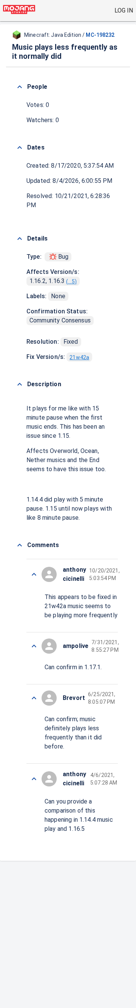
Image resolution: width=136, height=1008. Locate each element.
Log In (123, 10)
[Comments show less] (19, 545)
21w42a (79, 357)
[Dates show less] (19, 147)
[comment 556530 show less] (34, 778)
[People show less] (19, 86)
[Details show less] (19, 238)
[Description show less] (19, 384)
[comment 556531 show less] (34, 698)
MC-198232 (100, 35)
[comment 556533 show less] (34, 574)
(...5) (71, 281)
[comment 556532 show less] (34, 646)
